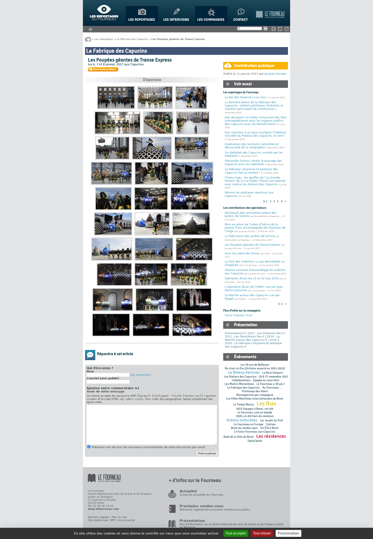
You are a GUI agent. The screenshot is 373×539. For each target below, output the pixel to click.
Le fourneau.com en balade (254, 412)
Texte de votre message (106, 391)
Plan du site (119, 517)
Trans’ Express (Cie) (238, 315)
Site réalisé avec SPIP (101, 520)
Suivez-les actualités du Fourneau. (202, 494)
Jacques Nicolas (275, 73)
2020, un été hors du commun (255, 416)
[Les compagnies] (211, 21)
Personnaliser (288, 533)
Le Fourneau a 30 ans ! (270, 384)
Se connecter (140, 374)
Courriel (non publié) (103, 378)
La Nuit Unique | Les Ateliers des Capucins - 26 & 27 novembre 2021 (255, 374)
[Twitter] (281, 30)
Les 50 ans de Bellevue (254, 365)
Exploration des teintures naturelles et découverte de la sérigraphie (251, 145)
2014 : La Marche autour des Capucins (252, 338)
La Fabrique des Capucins (132, 39)
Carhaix (271, 424)
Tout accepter (236, 533)
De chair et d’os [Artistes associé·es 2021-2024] (255, 368)
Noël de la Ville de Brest (238, 437)
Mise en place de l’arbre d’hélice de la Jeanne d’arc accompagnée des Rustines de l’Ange (255, 228)
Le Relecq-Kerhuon (244, 372)
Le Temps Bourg (243, 404)
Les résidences (271, 436)
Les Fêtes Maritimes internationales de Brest (254, 398)
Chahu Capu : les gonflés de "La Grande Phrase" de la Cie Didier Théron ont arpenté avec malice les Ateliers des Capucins (255, 181)
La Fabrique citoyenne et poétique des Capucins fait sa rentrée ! (251, 171)
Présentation (234, 333)
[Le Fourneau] (270, 21)
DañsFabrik (255, 441)
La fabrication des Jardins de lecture (250, 236)
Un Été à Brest (269, 428)
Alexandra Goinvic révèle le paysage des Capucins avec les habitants (253, 162)
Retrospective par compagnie (254, 395)
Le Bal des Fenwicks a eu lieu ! (246, 97)
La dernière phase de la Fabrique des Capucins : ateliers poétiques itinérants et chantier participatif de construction (254, 106)
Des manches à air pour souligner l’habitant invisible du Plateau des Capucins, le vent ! (255, 134)
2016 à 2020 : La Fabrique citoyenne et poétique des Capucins (253, 343)
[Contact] (241, 21)
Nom (90, 371)
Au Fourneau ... (272, 387)
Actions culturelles (241, 420)
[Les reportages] (142, 21)
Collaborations (241, 380)
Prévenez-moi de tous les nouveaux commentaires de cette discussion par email (148, 447)
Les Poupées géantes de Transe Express (252, 244)
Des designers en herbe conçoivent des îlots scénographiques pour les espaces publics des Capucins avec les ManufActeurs (256, 121)
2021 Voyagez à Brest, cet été (254, 409)
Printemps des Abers (255, 391)
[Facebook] (274, 30)
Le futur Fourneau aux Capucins (254, 431)
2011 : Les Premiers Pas (264, 333)
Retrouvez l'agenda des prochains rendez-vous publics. (215, 509)
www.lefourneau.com (103, 509)
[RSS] (287, 30)
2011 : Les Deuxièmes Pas (243, 336)
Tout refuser (262, 533)
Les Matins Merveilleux (239, 384)
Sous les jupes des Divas (242, 253)
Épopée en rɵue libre (266, 380)
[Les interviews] (176, 21)
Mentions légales (98, 517)
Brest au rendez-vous (244, 428)
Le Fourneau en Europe (248, 424)
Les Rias (266, 403)
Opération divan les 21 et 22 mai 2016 (251, 278)
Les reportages (104, 39)
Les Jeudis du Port (271, 420)
